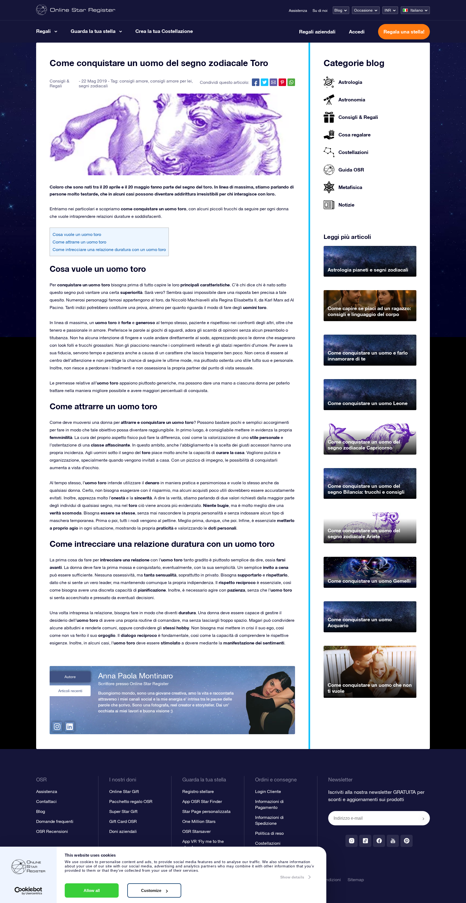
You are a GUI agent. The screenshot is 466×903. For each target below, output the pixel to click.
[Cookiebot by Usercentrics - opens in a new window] (28, 891)
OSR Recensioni (52, 831)
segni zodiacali (93, 85)
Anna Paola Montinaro (135, 675)
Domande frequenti (54, 821)
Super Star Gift (123, 811)
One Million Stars (198, 821)
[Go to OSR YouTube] (393, 841)
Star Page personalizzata (206, 811)
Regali (43, 31)
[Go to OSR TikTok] (365, 841)
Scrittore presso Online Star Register (133, 683)
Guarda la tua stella (93, 31)
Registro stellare (198, 791)
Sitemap (356, 879)
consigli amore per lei (171, 80)
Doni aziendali (123, 831)
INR (388, 10)
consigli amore (133, 80)
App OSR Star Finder (202, 801)
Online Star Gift (124, 791)
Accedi (357, 32)
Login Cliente (268, 791)
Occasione (363, 10)
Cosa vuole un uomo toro (77, 234)
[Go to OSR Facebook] (379, 841)
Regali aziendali (317, 32)
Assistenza (298, 10)
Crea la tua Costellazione (164, 31)
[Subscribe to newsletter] (423, 818)
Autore (70, 677)
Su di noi (320, 10)
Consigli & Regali (59, 83)
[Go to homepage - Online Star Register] (75, 10)
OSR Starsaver (196, 831)
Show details (292, 877)
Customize (151, 890)
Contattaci (46, 801)
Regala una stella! (403, 32)
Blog (338, 10)
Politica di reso (269, 833)
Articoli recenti (70, 691)
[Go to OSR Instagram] (351, 841)
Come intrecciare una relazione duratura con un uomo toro (109, 249)
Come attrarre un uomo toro (79, 241)
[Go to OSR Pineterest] (406, 841)
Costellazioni (267, 843)
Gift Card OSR (123, 821)
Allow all (92, 890)
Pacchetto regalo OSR (130, 801)
